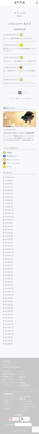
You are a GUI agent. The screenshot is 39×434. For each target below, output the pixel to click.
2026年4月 (9, 197)
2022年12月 (9, 327)
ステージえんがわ (13, 163)
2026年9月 (9, 180)
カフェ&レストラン (9, 382)
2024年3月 (9, 278)
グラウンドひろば (26, 401)
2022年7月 (9, 344)
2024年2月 (9, 282)
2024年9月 (9, 259)
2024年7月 (9, 265)
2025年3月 (9, 239)
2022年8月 (9, 341)
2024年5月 (9, 272)
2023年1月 (9, 324)
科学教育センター (13, 156)
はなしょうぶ (8, 406)
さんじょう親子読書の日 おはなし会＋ (18, 38)
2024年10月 (9, 256)
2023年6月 (9, 308)
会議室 (7, 401)
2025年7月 (9, 226)
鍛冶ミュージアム (13, 160)
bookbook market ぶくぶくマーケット (19, 83)
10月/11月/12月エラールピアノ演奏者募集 (18, 133)
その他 (9, 167)
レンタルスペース (8, 385)
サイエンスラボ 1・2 (11, 399)
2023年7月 (9, 305)
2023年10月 (9, 295)
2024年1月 (9, 285)
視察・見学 (23, 377)
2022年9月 (9, 337)
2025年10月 (9, 216)
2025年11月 (9, 213)
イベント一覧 (13, 98)
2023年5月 (9, 311)
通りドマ (23, 411)
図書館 (9, 153)
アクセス (22, 374)
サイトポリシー (24, 388)
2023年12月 (9, 288)
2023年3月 (9, 318)
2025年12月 (9, 210)
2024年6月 (9, 269)
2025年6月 (9, 229)
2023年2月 (9, 321)
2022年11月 (9, 331)
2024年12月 (9, 249)
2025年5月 (9, 233)
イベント (22, 371)
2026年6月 (9, 190)
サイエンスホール (10, 396)
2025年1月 (9, 246)
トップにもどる (25, 98)
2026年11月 (9, 177)
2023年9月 (9, 298)
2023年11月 (9, 292)
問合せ (21, 380)
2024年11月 (9, 252)
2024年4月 (9, 275)
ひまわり (7, 403)
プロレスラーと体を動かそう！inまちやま (19, 61)
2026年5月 (9, 193)
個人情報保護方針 (25, 385)
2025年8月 (9, 223)
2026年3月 (9, 200)
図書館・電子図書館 (9, 374)
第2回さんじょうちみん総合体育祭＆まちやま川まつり (20, 49)
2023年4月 (9, 314)
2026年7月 (9, 187)
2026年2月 (9, 203)
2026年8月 (9, 184)
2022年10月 (9, 334)
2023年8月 (9, 301)
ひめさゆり (7, 408)
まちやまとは (7, 371)
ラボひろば (24, 408)
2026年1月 (9, 207)
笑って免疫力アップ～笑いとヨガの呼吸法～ (19, 72)
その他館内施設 (8, 394)
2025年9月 (9, 220)
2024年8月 (9, 262)
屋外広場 (22, 399)
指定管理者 (23, 382)
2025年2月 (9, 243)
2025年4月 (9, 236)
